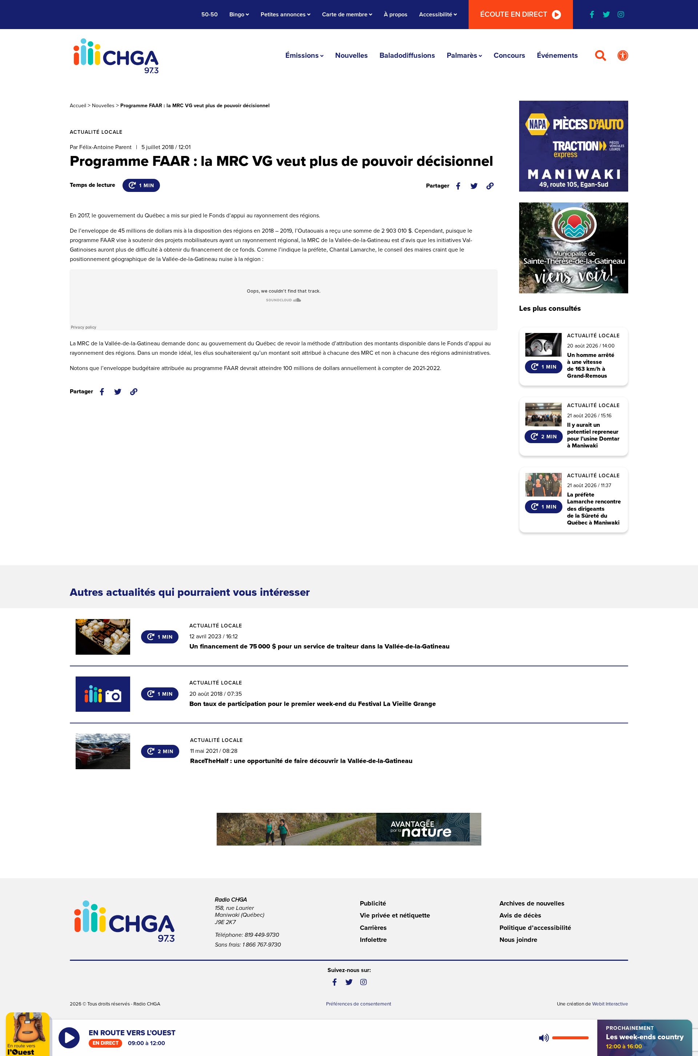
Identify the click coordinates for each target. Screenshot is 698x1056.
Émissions (302, 55)
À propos (396, 14)
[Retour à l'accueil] (116, 56)
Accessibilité (435, 14)
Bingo (236, 14)
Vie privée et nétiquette (395, 915)
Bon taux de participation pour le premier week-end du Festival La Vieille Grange (312, 704)
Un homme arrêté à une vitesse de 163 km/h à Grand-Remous (590, 366)
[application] (562, 1037)
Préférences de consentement (358, 1004)
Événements (557, 55)
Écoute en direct (513, 14)
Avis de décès (520, 915)
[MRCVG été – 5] (349, 829)
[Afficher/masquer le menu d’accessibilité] (622, 56)
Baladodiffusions (407, 55)
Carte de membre (345, 14)
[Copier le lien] (490, 186)
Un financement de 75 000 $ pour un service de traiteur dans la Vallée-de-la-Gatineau (319, 646)
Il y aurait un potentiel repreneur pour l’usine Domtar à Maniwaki (593, 436)
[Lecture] (69, 1038)
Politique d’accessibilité (535, 928)
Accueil (78, 106)
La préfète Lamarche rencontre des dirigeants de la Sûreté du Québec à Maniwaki (594, 508)
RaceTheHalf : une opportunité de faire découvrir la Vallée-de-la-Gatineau (301, 761)
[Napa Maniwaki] (573, 146)
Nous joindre (518, 940)
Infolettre (373, 940)
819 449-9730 (262, 935)
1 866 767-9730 (261, 944)
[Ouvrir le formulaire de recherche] (600, 56)
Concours (509, 55)
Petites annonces (283, 14)
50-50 (209, 14)
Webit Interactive (610, 1004)
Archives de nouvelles (532, 903)
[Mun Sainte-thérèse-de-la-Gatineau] (573, 247)
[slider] (570, 1037)
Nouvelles (351, 55)
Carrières (373, 928)
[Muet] (543, 1037)
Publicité (373, 903)
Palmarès (462, 55)
